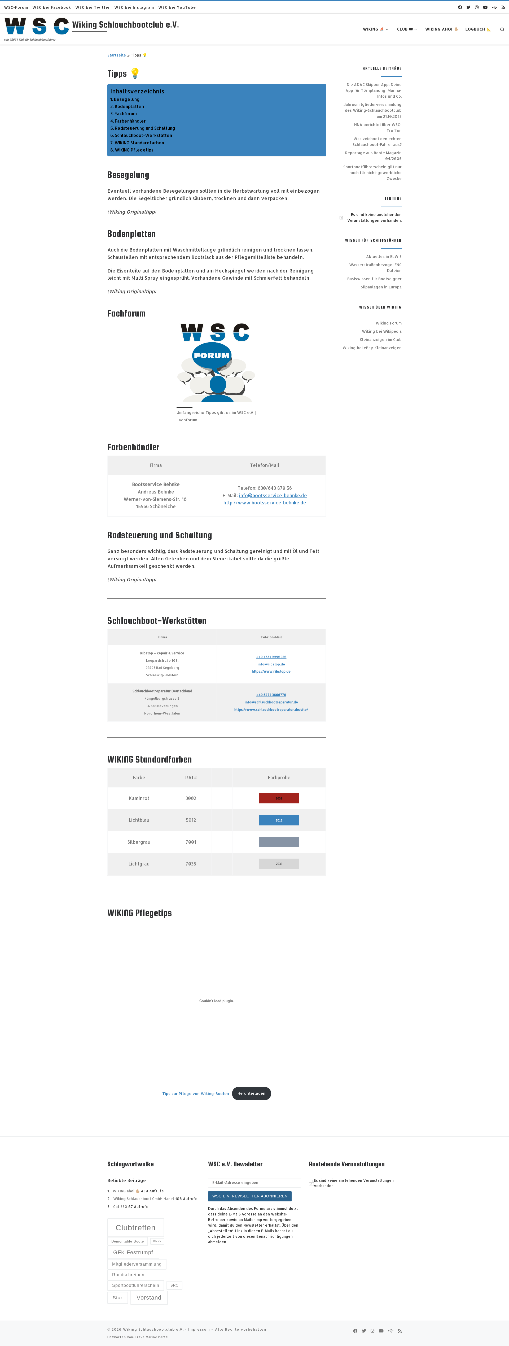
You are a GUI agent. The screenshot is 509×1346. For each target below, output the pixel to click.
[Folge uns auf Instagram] (477, 7)
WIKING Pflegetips (134, 150)
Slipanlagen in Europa (381, 286)
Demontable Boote (127, 1241)
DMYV (157, 1241)
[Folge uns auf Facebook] (460, 7)
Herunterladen (251, 1093)
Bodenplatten (129, 106)
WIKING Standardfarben (139, 142)
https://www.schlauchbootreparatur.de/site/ (271, 709)
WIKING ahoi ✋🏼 (126, 1191)
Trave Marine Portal (152, 1337)
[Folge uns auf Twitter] (469, 7)
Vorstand (149, 1297)
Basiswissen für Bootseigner (374, 278)
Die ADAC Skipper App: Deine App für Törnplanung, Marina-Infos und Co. (373, 90)
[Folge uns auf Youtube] (485, 7)
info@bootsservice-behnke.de (273, 495)
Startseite (116, 55)
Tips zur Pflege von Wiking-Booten (195, 1093)
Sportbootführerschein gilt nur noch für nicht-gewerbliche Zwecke (372, 172)
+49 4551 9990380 (271, 657)
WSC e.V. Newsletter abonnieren (250, 1196)
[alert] (371, 217)
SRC (174, 1285)
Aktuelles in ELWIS (384, 256)
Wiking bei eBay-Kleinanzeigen (372, 347)
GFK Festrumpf (133, 1252)
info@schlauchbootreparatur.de (271, 702)
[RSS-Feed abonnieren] (503, 7)
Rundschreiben (128, 1275)
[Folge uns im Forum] (494, 7)
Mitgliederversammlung (137, 1264)
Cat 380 (120, 1206)
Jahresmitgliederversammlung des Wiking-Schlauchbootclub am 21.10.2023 (373, 110)
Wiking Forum (389, 323)
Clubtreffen (136, 1227)
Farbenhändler (130, 121)
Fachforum (126, 113)
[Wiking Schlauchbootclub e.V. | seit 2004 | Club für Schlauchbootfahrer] (37, 25)
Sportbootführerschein (135, 1285)
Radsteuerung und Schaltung (145, 128)
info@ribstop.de (271, 664)
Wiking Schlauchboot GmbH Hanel (143, 1198)
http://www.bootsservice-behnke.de (264, 502)
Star (117, 1297)
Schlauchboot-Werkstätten (143, 135)
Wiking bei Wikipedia (382, 331)
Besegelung (127, 99)
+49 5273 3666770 (271, 695)
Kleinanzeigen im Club (381, 339)
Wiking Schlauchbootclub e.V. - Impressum (166, 1329)
